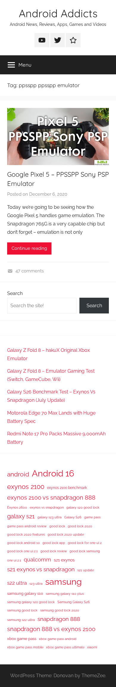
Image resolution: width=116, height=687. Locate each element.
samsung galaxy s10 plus (65, 593)
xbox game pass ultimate (65, 647)
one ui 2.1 (14, 560)
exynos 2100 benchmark (67, 488)
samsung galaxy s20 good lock (31, 602)
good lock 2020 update (66, 534)
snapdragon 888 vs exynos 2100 (51, 629)
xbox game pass (21, 638)
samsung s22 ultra (21, 620)
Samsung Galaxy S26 (73, 602)
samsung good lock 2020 (59, 610)
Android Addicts (58, 13)
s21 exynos (64, 560)
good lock (57, 526)
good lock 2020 (80, 526)
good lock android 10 (23, 543)
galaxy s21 (21, 516)
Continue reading (29, 248)
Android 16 (53, 473)
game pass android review (27, 526)
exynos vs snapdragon (47, 507)
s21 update (85, 570)
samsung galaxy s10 (25, 593)
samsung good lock (22, 610)
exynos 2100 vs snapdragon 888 (51, 497)
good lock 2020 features (26, 534)
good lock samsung (85, 551)
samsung (63, 582)
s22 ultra (17, 583)
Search (15, 293)
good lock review (53, 551)
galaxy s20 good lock (82, 507)
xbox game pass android (57, 639)
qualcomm (37, 559)
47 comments (29, 271)
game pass (92, 517)
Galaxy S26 (72, 517)
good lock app (54, 543)
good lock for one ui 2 (85, 543)
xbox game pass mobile (25, 647)
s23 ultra (36, 583)
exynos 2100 (25, 486)
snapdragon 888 (58, 619)
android (18, 474)
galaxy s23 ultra (49, 517)
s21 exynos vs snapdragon (41, 569)
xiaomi (92, 647)
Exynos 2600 (17, 507)
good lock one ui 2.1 (22, 551)
